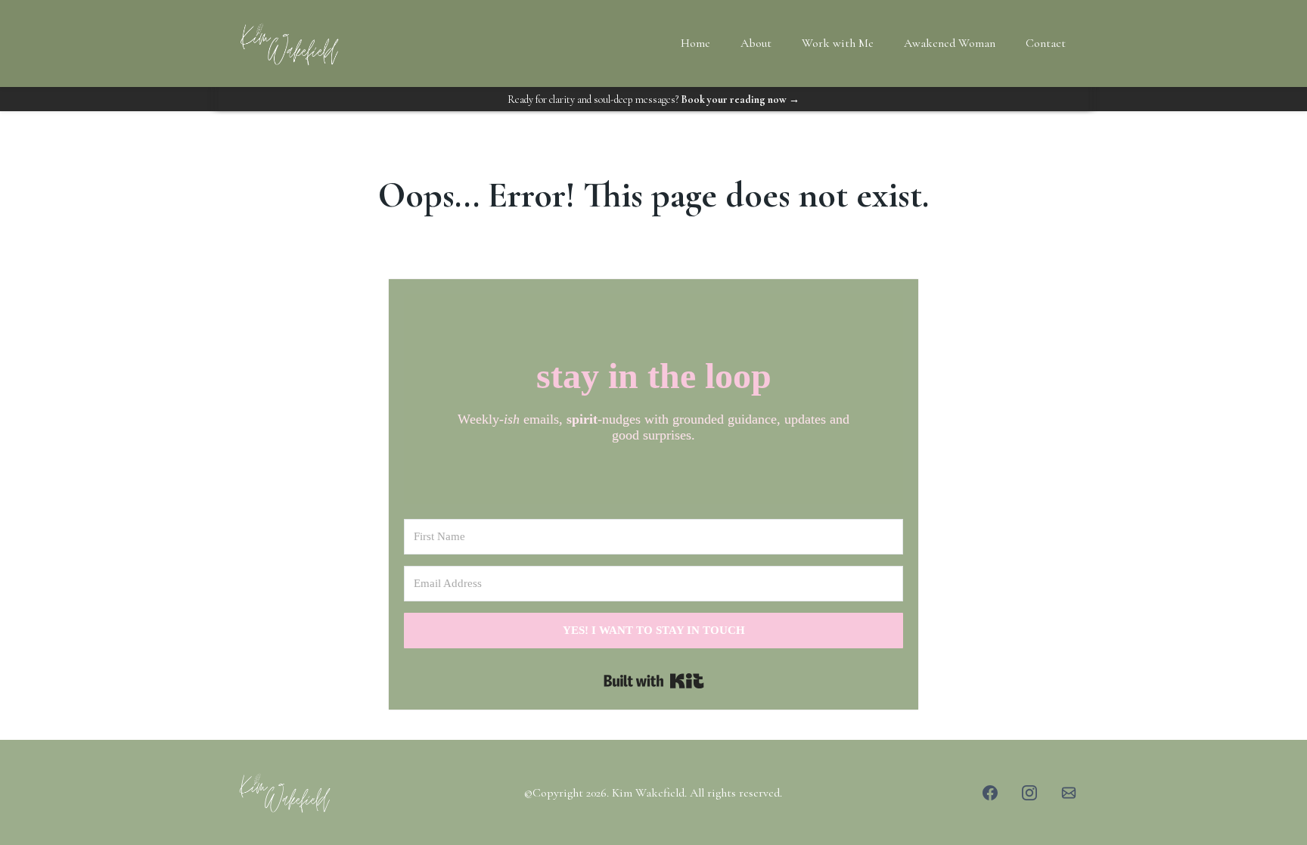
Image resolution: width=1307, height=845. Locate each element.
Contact (1046, 43)
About (755, 43)
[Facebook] (990, 792)
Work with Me (838, 43)
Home (695, 43)
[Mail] (1068, 792)
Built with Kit (654, 680)
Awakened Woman (949, 43)
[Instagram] (1029, 792)
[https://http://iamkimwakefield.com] (361, 792)
